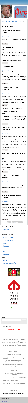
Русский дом (4, 401)
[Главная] (6, 17)
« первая (9, 222)
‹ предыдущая (15, 222)
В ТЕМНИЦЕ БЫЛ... (8, 66)
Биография (5, 228)
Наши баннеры (6, 254)
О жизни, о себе (6, 229)
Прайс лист (5, 249)
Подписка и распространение (9, 248)
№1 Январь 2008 (5, 36)
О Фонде (4, 231)
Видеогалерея (6, 246)
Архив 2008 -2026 (6, 260)
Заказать (4, 251)
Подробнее (5, 44)
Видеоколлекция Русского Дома (9, 263)
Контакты (5, 252)
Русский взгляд (6, 243)
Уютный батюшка (8, 47)
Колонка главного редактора (9, 237)
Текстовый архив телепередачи (9, 262)
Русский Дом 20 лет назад (8, 242)
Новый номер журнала (7, 239)
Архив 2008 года (17, 21)
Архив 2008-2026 (10, 21)
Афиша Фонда (6, 245)
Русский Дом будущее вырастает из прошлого (12, 259)
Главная (3, 21)
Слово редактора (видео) (8, 240)
